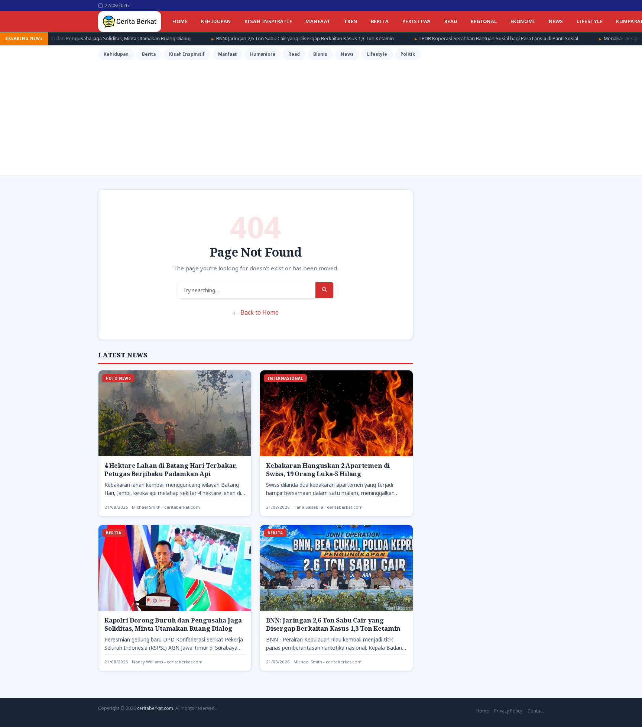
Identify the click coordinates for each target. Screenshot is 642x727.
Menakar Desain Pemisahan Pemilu (592, 38)
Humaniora (262, 54)
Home (180, 21)
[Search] (324, 290)
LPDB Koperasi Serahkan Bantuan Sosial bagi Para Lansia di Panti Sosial (448, 38)
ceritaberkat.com (155, 708)
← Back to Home (256, 312)
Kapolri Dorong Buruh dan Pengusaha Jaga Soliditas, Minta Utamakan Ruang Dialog (172, 624)
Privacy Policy (508, 711)
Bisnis (320, 54)
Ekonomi (522, 21)
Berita (380, 21)
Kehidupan (216, 21)
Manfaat (318, 21)
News (556, 21)
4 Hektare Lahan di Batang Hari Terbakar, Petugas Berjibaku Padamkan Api (170, 469)
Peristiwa (416, 21)
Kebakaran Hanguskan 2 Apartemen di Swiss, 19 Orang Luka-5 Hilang (328, 469)
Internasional (285, 378)
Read (450, 21)
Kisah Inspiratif (268, 21)
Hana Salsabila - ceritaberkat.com (328, 507)
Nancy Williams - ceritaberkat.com (167, 662)
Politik (408, 54)
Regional (484, 21)
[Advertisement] (321, 117)
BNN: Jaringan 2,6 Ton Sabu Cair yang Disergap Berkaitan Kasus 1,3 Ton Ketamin (254, 38)
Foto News (118, 378)
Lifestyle (590, 21)
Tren (350, 21)
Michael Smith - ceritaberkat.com (166, 507)
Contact (536, 711)
